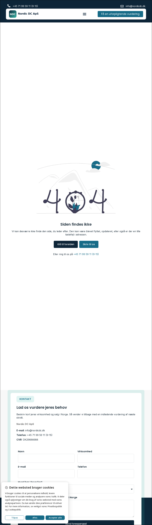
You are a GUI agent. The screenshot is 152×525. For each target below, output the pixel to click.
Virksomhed (84, 451)
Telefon (82, 467)
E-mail (22, 467)
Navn (21, 451)
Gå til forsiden (65, 244)
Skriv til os (89, 244)
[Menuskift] (84, 14)
